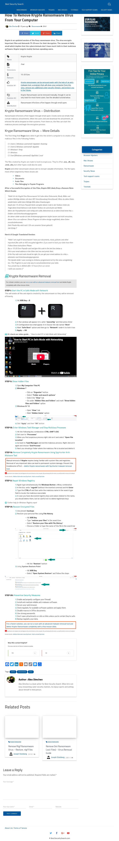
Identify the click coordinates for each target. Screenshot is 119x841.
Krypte (13, 672)
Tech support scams (90, 10)
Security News (106, 10)
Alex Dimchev (13, 26)
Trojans (51, 10)
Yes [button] (23, 653)
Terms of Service (20, 828)
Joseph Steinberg (20, 753)
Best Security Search (14, 4)
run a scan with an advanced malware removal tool (42, 282)
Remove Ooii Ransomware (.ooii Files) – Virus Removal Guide (59, 750)
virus (30, 672)
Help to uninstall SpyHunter (38, 476)
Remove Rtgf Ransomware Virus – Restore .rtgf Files (21, 748)
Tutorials (74, 10)
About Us (8, 828)
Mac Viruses (62, 10)
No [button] (57, 653)
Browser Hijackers (37, 10)
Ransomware (22, 10)
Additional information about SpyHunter (22, 476)
